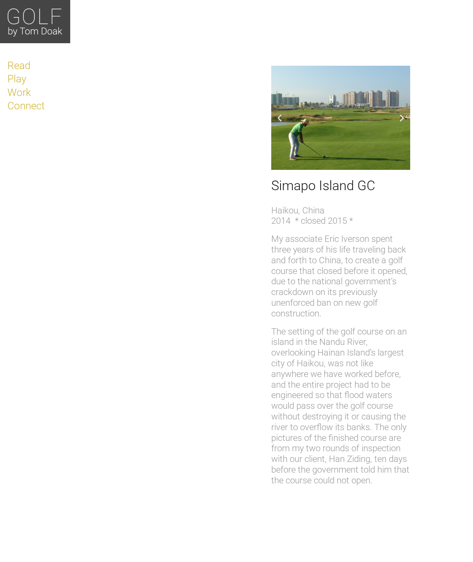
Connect (26, 106)
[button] (279, 118)
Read (19, 65)
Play (16, 79)
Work (19, 92)
